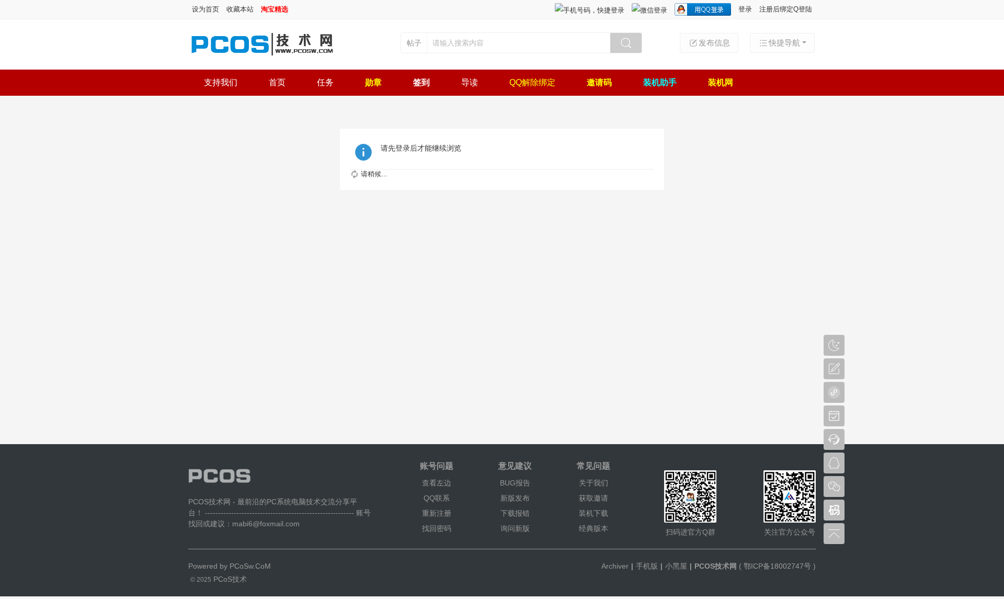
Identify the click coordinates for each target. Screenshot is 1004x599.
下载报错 (515, 513)
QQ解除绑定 (532, 82)
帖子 (414, 43)
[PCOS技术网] (261, 56)
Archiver (615, 566)
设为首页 (205, 9)
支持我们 (220, 82)
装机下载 (593, 513)
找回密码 (436, 528)
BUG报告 (515, 483)
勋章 (373, 82)
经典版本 (593, 528)
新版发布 (515, 498)
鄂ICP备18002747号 (777, 566)
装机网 (720, 82)
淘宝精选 (274, 9)
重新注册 (436, 513)
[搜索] (626, 43)
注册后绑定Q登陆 (785, 9)
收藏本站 (240, 9)
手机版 (647, 566)
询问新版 (515, 528)
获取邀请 (593, 498)
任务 (325, 82)
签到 (421, 82)
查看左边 (436, 483)
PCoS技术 (229, 579)
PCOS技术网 (715, 566)
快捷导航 (784, 42)
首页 (277, 82)
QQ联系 (437, 498)
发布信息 (714, 42)
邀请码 (599, 82)
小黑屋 (676, 566)
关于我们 (593, 483)
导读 (469, 82)
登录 (745, 9)
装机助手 (660, 82)
